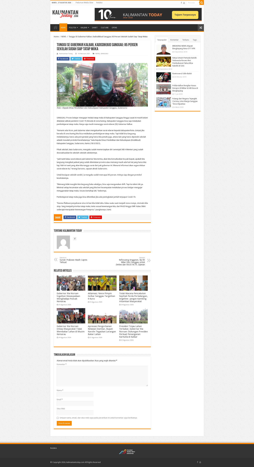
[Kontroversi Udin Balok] (163, 77)
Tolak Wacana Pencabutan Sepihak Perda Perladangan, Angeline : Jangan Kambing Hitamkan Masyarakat (133, 297)
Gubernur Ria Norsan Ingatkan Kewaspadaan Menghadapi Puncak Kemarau (68, 297)
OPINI (114, 28)
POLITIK (72, 28)
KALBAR (84, 28)
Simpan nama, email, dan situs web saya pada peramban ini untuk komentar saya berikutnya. (98, 418)
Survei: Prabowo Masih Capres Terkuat (73, 260)
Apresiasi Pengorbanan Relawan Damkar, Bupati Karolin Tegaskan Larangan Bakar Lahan (102, 330)
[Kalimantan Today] (65, 13)
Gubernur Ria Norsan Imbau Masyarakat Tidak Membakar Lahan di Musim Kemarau (71, 330)
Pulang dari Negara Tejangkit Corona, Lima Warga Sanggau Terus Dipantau (185, 101)
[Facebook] (181, 3)
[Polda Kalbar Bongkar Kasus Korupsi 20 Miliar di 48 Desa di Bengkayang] (163, 89)
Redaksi (99, 3)
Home (56, 36)
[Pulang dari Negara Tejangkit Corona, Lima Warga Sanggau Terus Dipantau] (163, 102)
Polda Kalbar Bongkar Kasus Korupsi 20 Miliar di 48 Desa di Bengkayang (185, 88)
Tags (195, 40)
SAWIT (95, 28)
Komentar (61, 364)
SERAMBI (55, 27)
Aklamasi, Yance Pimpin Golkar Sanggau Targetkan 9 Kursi (101, 296)
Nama (60, 390)
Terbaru (185, 40)
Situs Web (61, 409)
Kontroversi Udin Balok (182, 73)
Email (60, 399)
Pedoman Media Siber (84, 3)
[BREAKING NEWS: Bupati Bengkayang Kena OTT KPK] (163, 50)
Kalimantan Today (66, 54)
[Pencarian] (201, 2)
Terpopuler (162, 40)
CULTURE (104, 28)
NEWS (63, 28)
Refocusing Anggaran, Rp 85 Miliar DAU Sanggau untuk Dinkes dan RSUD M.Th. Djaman (130, 261)
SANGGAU (104, 54)
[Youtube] (184, 3)
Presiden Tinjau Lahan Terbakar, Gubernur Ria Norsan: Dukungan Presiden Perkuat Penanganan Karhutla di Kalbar (133, 331)
